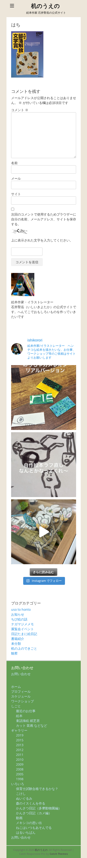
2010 (19, 759)
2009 (19, 764)
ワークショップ (22, 701)
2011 (19, 754)
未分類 (16, 643)
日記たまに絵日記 (24, 634)
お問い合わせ (21, 674)
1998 (19, 779)
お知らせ (17, 614)
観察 (14, 653)
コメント (19, 110)
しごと (16, 706)
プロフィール (21, 691)
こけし (21, 793)
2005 (19, 774)
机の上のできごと (24, 648)
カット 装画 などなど (31, 725)
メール (16, 178)
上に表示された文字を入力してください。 (42, 240)
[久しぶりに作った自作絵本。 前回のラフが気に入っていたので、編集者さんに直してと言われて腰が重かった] (43, 464)
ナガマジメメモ (22, 624)
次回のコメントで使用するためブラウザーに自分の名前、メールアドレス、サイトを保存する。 (43, 219)
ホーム (16, 686)
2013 (19, 745)
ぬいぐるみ (24, 798)
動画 (19, 818)
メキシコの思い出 (29, 822)
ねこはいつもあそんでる (34, 827)
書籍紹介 (17, 638)
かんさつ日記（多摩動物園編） (38, 808)
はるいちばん (25, 832)
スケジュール (21, 696)
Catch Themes (59, 853)
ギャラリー (19, 730)
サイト (16, 194)
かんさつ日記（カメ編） (34, 813)
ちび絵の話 (19, 619)
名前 (14, 163)
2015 (19, 740)
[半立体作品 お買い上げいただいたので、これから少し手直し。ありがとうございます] (43, 531)
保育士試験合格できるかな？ (37, 788)
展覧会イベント (22, 629)
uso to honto (21, 609)
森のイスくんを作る (30, 803)
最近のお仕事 (25, 711)
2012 (19, 750)
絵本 (19, 716)
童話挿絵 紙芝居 (28, 720)
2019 (19, 735)
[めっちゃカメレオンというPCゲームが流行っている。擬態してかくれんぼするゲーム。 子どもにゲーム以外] (43, 397)
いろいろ (17, 784)
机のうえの (45, 6)
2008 (19, 769)
